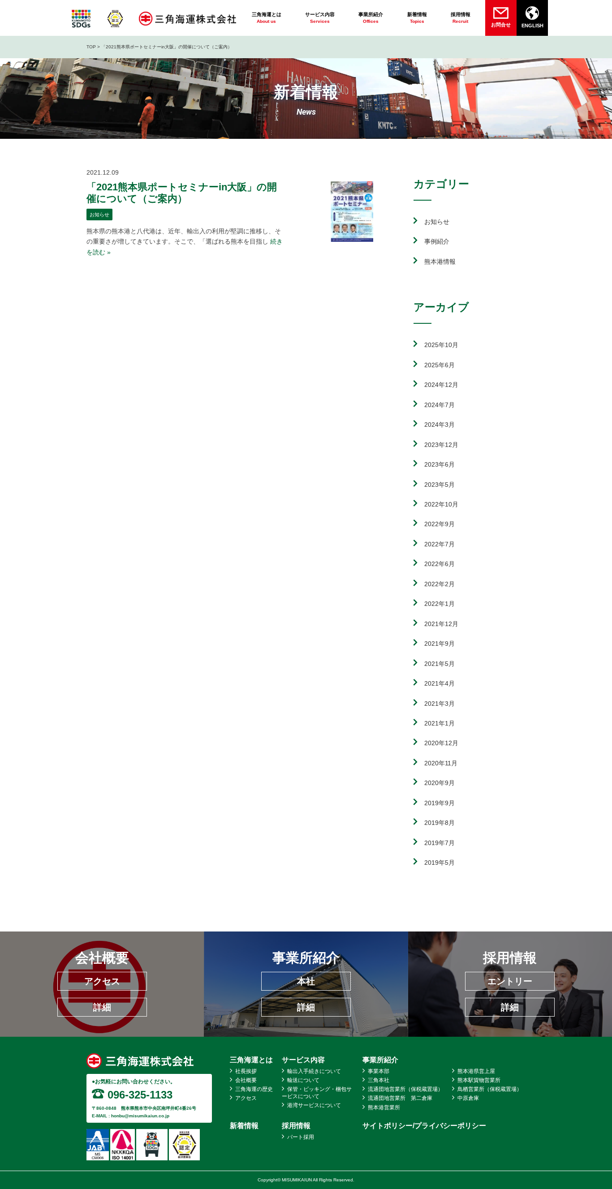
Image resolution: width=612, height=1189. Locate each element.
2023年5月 (439, 484)
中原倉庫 (468, 1098)
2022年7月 (439, 544)
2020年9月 (439, 782)
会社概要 (246, 1080)
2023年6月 (439, 464)
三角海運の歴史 (254, 1089)
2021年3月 (439, 703)
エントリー (509, 981)
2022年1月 (439, 603)
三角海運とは (251, 1060)
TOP (91, 46)
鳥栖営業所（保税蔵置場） (489, 1089)
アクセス (102, 981)
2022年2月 (439, 584)
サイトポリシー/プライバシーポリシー (424, 1125)
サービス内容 (303, 1060)
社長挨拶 (246, 1071)
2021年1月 (439, 723)
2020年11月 (440, 763)
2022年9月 (439, 524)
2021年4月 (439, 683)
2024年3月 (439, 424)
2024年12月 (441, 384)
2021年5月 (439, 663)
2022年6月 (439, 563)
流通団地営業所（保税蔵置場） (405, 1089)
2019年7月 (439, 842)
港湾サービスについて (314, 1105)
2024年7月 (439, 404)
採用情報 (296, 1125)
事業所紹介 (380, 1060)
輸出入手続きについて (314, 1071)
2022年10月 (441, 504)
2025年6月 (439, 365)
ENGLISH (532, 25)
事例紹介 (436, 241)
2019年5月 (439, 862)
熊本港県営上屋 (476, 1071)
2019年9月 (439, 803)
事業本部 (378, 1071)
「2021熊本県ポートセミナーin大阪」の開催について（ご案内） (181, 192)
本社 (306, 981)
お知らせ (99, 214)
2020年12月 (441, 743)
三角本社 (378, 1080)
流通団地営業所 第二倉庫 (400, 1098)
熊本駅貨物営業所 (478, 1080)
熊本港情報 (440, 261)
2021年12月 (441, 623)
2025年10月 (441, 344)
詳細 (102, 1007)
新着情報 (244, 1125)
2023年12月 (441, 444)
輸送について (303, 1080)
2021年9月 (439, 643)
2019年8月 (439, 822)
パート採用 (300, 1137)
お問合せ (501, 24)
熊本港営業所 (384, 1107)
